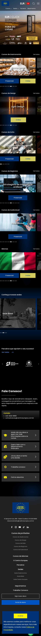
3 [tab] (6, 86)
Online (18, 198)
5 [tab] (11, 86)
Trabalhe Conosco (20, 590)
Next (39, 70)
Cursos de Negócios (20, 546)
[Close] (20, 616)
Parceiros (23, 8)
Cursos (8, 8)
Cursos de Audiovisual (20, 550)
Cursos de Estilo (20, 543)
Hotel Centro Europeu (20, 579)
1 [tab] (1, 86)
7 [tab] (16, 86)
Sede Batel (20, 576)
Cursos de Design (20, 540)
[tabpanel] (18, 70)
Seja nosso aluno (20, 596)
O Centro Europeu (20, 560)
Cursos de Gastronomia (20, 537)
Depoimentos (31, 8)
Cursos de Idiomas (20, 556)
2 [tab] (3, 86)
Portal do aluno (20, 602)
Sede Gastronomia (20, 573)
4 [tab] (8, 86)
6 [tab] (13, 86)
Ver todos (36, 54)
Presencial (18, 81)
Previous (2, 364)
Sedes (15, 8)
